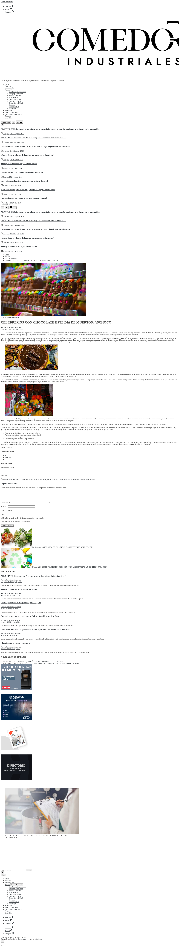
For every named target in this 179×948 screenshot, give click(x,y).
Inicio (7, 84)
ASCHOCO (17, 479)
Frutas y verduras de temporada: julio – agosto (21, 603)
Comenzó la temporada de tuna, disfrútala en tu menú (24, 198)
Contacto (8, 116)
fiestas (83, 479)
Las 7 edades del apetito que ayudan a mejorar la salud (24, 181)
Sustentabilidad (14, 107)
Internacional (13, 97)
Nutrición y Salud (15, 101)
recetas (92, 479)
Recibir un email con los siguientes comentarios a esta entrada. (23, 518)
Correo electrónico (7, 510)
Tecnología (12, 108)
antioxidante (8, 479)
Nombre (4, 506)
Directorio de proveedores (13, 114)
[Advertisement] (89, 854)
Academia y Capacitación (17, 92)
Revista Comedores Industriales (11, 327)
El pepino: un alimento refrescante (15, 643)
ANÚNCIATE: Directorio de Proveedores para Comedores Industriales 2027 (33, 138)
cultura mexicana (64, 479)
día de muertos (75, 479)
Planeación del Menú (16, 103)
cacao (23, 479)
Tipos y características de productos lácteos (19, 164)
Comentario (5, 503)
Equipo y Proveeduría (16, 94)
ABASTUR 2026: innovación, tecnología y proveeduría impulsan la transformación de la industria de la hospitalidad (50, 129)
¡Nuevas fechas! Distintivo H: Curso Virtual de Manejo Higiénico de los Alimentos (35, 146)
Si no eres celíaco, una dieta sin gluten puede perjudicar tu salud (28, 190)
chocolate (55, 479)
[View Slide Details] (42, 834)
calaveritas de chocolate (34, 479)
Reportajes (8, 110)
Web (2, 514)
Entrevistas (8, 118)
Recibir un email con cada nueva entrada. (16, 522)
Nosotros (8, 86)
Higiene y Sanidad (15, 95)
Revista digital (9, 88)
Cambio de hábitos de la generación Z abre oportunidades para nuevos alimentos (35, 629)
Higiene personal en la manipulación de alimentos (22, 172)
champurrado (47, 479)
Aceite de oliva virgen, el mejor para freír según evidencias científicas (30, 616)
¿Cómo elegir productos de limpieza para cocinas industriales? (27, 155)
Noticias (7, 90)
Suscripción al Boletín (12, 112)
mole (87, 479)
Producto (12, 105)
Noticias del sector (15, 99)
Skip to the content (7, 2)
